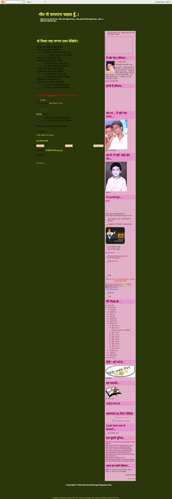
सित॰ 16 (114, 341)
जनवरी (112, 310)
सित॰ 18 (114, 344)
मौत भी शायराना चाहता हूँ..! (59, 14)
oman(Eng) (110, 284)
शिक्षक (44, 100)
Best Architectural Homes (111, 497)
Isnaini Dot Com (73, 497)
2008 (110, 305)
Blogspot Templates (59, 497)
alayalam (109, 287)
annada (126, 286)
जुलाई (112, 319)
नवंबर (111, 353)
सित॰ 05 (114, 328)
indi (116, 287)
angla (124, 284)
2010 (110, 357)
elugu (115, 286)
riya (129, 284)
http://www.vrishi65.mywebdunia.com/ (119, 445)
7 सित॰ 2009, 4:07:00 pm (45, 135)
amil (121, 286)
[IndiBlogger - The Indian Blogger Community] (115, 243)
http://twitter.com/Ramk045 (115, 457)
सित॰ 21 (114, 346)
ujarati (118, 284)
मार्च (111, 314)
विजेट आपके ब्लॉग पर (40, 163)
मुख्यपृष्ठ (69, 146)
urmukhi (109, 286)
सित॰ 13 (114, 337)
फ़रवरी (112, 312)
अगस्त (112, 321)
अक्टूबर (112, 350)
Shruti (39, 114)
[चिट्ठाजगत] (109, 293)
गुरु (41, 100)
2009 (110, 307)
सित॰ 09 (114, 332)
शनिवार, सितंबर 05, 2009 (56, 103)
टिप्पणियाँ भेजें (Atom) (53, 150)
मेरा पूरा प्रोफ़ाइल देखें (111, 81)
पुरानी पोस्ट (98, 146)
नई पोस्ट (40, 146)
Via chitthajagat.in (112, 289)
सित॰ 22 (114, 348)
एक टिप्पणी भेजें (42, 141)
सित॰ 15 (114, 339)
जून (111, 316)
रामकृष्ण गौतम (122, 62)
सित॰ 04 (114, 325)
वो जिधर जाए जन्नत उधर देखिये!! (57, 41)
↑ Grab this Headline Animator (120, 421)
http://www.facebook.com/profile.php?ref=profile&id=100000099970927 (119, 451)
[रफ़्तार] (108, 275)
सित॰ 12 (114, 335)
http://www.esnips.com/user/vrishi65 (122, 461)
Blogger (88, 497)
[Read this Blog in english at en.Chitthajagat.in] (120, 258)
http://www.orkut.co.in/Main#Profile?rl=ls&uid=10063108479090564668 (118, 448)
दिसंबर (112, 355)
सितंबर (112, 323)
